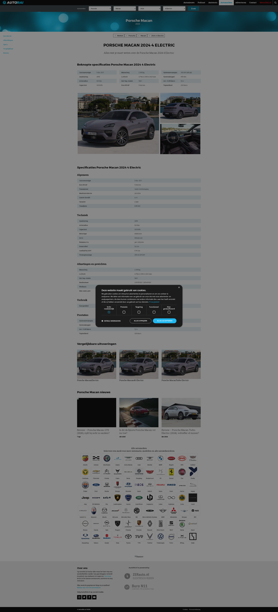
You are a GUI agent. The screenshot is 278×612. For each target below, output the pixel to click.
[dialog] (139, 306)
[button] (111, 321)
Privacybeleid (154, 302)
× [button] (179, 287)
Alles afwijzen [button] (140, 321)
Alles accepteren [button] (164, 321)
